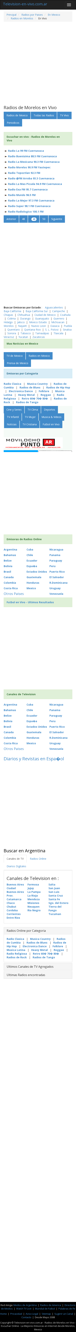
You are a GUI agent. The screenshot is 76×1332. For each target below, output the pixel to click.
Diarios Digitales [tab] (16, 866)
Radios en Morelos (21, 18)
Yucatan (23, 337)
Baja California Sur (37, 311)
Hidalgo (8, 322)
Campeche (59, 311)
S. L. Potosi (52, 329)
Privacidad (16, 1313)
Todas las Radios (44, 115)
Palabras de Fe (66, 1308)
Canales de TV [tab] (15, 858)
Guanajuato (42, 318)
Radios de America (51, 1305)
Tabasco (25, 333)
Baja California (13, 311)
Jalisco (21, 322)
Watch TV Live (24, 1308)
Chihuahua (24, 315)
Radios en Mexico (39, 355)
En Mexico (53, 14)
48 (23, 219)
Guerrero (59, 318)
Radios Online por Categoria (26, 931)
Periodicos (13, 122)
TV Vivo (64, 115)
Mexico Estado (38, 322)
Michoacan (58, 322)
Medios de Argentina (25, 1305)
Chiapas (8, 315)
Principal (11, 14)
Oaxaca (55, 326)
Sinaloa (67, 329)
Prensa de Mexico (17, 363)
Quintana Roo (33, 329)
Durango (25, 318)
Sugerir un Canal (63, 1313)
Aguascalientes (54, 307)
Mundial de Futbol (45, 1308)
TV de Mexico (14, 355)
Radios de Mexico (17, 115)
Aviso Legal (32, 1313)
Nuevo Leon (39, 326)
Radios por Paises (32, 14)
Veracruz (9, 337)
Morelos (9, 326)
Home (3, 1313)
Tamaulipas (42, 333)
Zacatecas (38, 337)
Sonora (12, 333)
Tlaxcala (58, 333)
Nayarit (22, 326)
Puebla (68, 326)
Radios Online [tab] (38, 858)
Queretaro (13, 329)
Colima (11, 318)
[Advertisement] (38, 63)
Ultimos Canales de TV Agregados (30, 967)
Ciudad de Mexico (45, 315)
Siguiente (56, 219)
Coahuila (65, 315)
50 (43, 219)
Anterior (11, 219)
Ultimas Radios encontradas (26, 975)
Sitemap (46, 1313)
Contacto (26, 1317)
